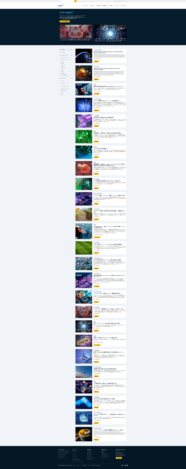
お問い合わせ (119, 457)
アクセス (89, 465)
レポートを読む (97, 237)
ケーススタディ (75, 457)
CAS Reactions (89, 452)
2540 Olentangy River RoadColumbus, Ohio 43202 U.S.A (120, 455)
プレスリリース (103, 457)
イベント (74, 452)
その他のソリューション (62, 457)
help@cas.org (118, 451)
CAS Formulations (90, 459)
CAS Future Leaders (104, 454)
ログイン (122, 1)
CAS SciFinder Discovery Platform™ (63, 452)
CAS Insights (74, 450)
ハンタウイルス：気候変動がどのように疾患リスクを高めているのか (75, 40)
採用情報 (102, 452)
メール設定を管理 (84, 465)
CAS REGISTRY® (89, 450)
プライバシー (78, 465)
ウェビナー (74, 454)
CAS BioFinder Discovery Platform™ (63, 450)
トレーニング (118, 1)
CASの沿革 (103, 450)
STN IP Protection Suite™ (62, 454)
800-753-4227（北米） (119, 452)
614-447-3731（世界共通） (120, 453)
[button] (126, 1)
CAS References (89, 454)
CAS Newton (98, 5)
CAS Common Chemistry (76, 459)
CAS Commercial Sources (91, 457)
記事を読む (96, 61)
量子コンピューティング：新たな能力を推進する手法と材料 (108, 41)
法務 (74, 465)
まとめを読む (97, 93)
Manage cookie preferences (96, 465)
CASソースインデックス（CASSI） (78, 461)
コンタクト (114, 1)
